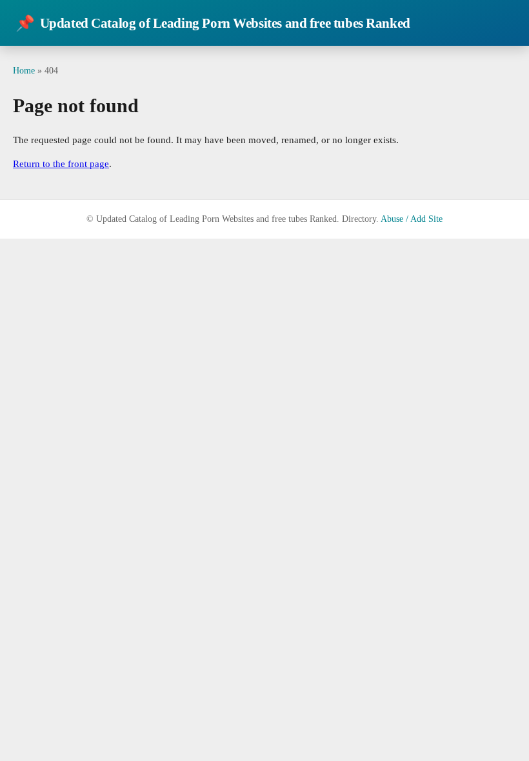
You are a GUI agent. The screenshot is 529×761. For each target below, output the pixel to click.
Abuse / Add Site (412, 219)
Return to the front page (61, 164)
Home (24, 70)
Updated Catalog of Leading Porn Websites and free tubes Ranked (212, 23)
